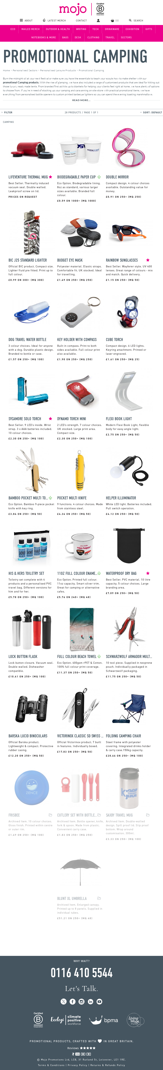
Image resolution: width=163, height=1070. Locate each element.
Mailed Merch (30, 29)
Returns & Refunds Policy (107, 1065)
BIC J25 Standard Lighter (28, 260)
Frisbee (14, 815)
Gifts (149, 29)
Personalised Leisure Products (58, 70)
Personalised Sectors (25, 70)
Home (6, 70)
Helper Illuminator (121, 498)
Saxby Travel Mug (119, 815)
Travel (110, 37)
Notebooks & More (43, 37)
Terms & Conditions (51, 1065)
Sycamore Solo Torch (25, 419)
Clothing (93, 37)
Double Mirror (117, 177)
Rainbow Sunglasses (122, 260)
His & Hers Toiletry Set (26, 573)
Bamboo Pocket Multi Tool (29, 498)
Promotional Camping (75, 56)
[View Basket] (115, 20)
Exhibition (132, 29)
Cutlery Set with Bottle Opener (77, 815)
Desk (78, 37)
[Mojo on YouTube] (99, 1002)
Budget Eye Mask (70, 260)
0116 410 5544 (81, 972)
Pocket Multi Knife (71, 498)
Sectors (126, 37)
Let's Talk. (81, 988)
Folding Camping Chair (123, 736)
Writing (81, 29)
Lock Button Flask (23, 657)
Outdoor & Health (58, 29)
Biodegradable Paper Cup (76, 177)
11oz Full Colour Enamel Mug (77, 573)
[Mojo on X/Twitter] (64, 1002)
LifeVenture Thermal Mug (28, 177)
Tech (95, 29)
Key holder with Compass (77, 340)
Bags (65, 37)
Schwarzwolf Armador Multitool (129, 657)
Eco (13, 29)
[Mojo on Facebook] (73, 1002)
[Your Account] (99, 20)
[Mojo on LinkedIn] (90, 1002)
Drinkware (112, 29)
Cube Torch (114, 340)
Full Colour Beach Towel (77, 657)
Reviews (73, 1048)
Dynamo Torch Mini (71, 419)
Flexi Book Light (119, 419)
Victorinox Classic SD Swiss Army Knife (80, 736)
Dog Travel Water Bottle (27, 340)
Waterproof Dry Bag (121, 573)
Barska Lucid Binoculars (28, 736)
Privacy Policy (77, 1065)
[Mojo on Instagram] (82, 1002)
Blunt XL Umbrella (72, 899)
